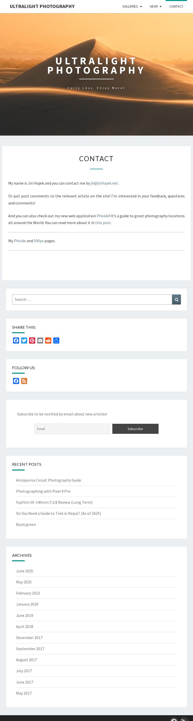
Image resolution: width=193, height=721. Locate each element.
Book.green (26, 524)
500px (39, 240)
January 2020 (27, 604)
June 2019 (24, 615)
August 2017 (26, 659)
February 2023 (28, 593)
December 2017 (29, 637)
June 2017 (24, 682)
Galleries (130, 6)
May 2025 (24, 581)
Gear (154, 6)
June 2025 (24, 570)
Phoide (103, 215)
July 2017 (24, 670)
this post (103, 222)
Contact (176, 6)
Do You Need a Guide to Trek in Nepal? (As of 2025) (58, 513)
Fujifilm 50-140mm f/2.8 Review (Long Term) (54, 502)
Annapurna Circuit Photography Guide (48, 480)
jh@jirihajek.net (104, 183)
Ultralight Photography (42, 6)
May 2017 (24, 693)
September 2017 (30, 648)
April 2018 (24, 626)
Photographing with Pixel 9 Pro (43, 491)
